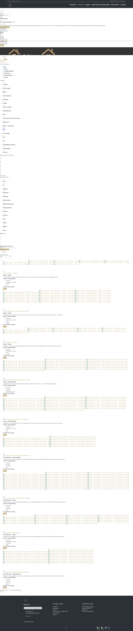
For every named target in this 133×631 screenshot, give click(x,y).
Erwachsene (3, 28)
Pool (4, 181)
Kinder (1, 32)
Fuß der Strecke (7, 107)
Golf (4, 114)
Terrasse (5, 211)
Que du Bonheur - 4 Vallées (10, 273)
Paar (4, 129)
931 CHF (7, 355)
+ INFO (5, 289)
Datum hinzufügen (5, 27)
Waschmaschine (7, 207)
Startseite (73, 4)
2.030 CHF (7, 546)
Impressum (85, 610)
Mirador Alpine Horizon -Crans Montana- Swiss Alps (17, 498)
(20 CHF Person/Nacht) (9, 316)
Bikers (4, 92)
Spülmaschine (6, 200)
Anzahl (2, 38)
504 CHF (7, 469)
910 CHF (7, 287)
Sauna (4, 230)
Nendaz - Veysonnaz (8, 126)
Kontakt (123, 4)
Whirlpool (5, 192)
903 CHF (7, 585)
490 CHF (7, 433)
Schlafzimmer (3, 41)
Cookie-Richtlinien (86, 608)
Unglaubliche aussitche (9, 144)
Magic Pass (6, 122)
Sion (4, 137)
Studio (6, 77)
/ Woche (12, 287)
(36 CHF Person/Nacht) (9, 538)
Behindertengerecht (8, 204)
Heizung (5, 189)
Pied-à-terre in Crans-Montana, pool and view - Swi (16, 455)
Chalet (5, 69)
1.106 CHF (7, 324)
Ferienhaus (7, 73)
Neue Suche (3, 62)
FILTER (1, 12)
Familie (5, 103)
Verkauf (87, 4)
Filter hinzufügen (4, 249)
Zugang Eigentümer (114, 1)
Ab (4, 287)
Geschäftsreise (7, 110)
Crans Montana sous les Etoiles (11, 532)
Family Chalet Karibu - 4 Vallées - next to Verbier (16, 311)
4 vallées (5, 84)
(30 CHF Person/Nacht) (9, 503)
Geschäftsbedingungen (88, 606)
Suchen (2, 10)
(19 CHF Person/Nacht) (9, 278)
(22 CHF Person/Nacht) (9, 347)
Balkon (5, 226)
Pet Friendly (6, 133)
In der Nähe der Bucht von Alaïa (11, 118)
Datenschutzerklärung (88, 611)
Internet (5, 215)
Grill (4, 219)
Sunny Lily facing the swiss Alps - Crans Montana (16, 419)
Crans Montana (7, 95)
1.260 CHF (7, 511)
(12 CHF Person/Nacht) (9, 461)
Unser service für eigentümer (101, 4)
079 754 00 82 (29, 611)
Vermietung (80, 4)
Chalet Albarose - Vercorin (10, 342)
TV (3, 185)
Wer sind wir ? (115, 4)
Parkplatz (5, 196)
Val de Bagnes (6, 148)
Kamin (4, 223)
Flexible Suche (4, 18)
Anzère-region (7, 88)
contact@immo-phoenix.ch (33, 613)
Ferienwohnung (8, 75)
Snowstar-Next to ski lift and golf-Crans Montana (16, 572)
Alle (5, 67)
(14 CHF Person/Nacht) (9, 385)
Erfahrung (5, 99)
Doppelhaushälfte (8, 71)
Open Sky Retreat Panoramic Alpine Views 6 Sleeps (16, 380)
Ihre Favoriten (123, 1)
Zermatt (5, 152)
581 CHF (7, 393)
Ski (4, 141)
